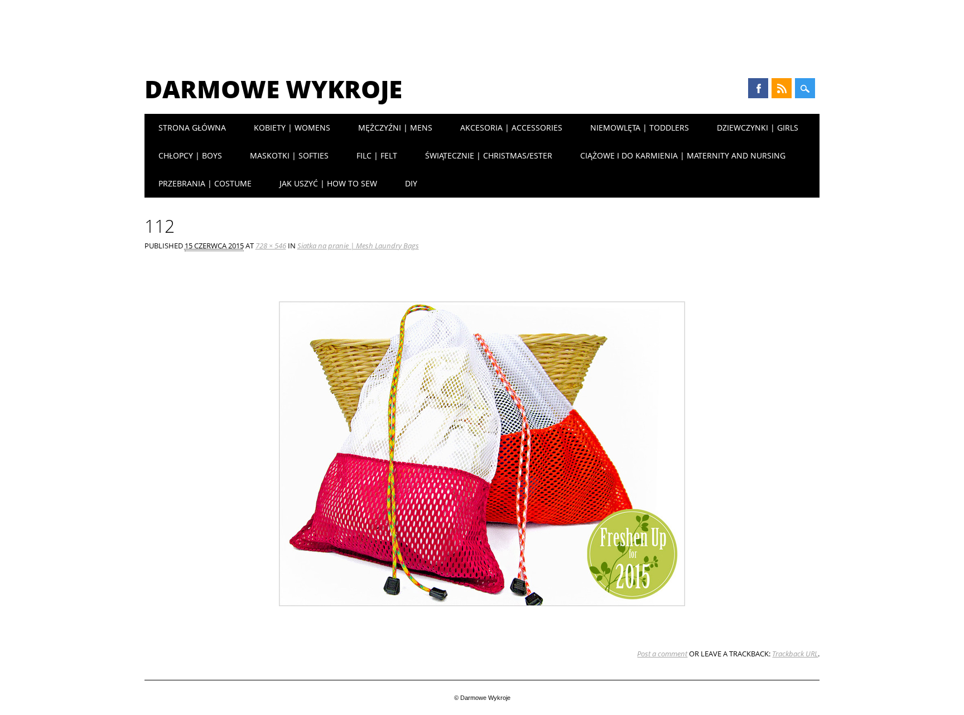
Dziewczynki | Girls (757, 127)
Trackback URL (795, 654)
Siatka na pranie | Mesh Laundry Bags (358, 246)
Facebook (758, 88)
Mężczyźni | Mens (395, 127)
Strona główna (192, 127)
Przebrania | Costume (205, 183)
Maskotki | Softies (289, 155)
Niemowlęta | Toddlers (639, 127)
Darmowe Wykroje (273, 88)
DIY (411, 183)
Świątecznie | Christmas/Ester (488, 155)
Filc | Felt (376, 155)
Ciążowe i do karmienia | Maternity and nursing (682, 155)
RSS (782, 88)
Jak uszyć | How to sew (328, 183)
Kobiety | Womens (292, 127)
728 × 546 (271, 246)
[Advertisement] (482, 31)
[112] (482, 616)
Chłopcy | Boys (190, 155)
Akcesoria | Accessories (511, 127)
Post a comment (662, 654)
